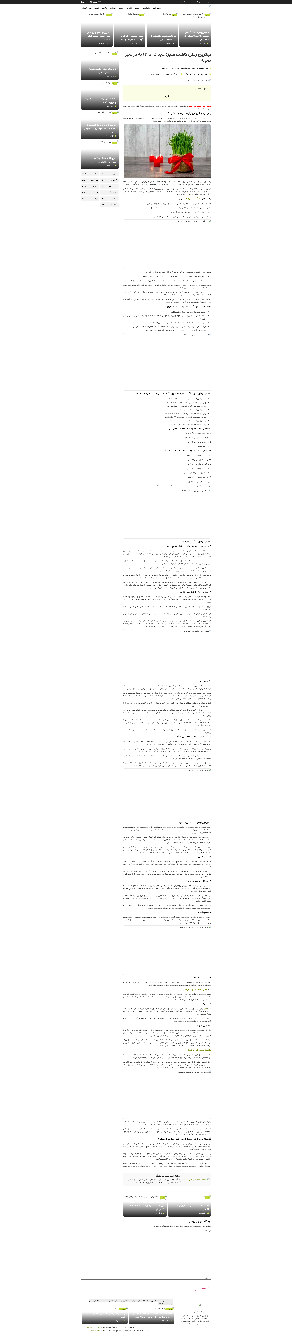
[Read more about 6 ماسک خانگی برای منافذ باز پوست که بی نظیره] (100, 65)
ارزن (205, 1008)
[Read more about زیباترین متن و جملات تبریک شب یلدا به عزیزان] (105, 1315)
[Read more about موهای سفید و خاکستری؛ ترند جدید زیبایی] (162, 30)
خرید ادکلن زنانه (111, 1300)
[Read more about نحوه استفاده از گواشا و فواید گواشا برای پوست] (130, 30)
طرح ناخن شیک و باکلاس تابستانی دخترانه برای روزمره (102, 160)
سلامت (104, 8)
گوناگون (84, 8)
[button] (208, 89)
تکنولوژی (128, 8)
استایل (136, 8)
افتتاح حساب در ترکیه (140, 1300)
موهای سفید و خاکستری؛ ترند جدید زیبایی (163, 38)
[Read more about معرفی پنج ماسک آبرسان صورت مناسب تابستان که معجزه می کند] (195, 30)
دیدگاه (208, 1231)
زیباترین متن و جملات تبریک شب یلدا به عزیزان (105, 1315)
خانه (207, 68)
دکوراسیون (146, 8)
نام (210, 1260)
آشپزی (96, 8)
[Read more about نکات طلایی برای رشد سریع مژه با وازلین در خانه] (100, 95)
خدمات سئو (167, 1300)
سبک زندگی (156, 8)
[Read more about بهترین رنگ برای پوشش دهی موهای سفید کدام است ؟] (97, 30)
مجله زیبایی (124, 1300)
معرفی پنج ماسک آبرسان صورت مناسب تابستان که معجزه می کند (196, 36)
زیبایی (120, 8)
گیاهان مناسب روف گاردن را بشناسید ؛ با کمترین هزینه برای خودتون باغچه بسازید (152, 1315)
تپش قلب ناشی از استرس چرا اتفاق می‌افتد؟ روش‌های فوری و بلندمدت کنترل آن (147, 1205)
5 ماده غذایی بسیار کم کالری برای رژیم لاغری (190, 1207)
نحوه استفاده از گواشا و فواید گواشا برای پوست (132, 38)
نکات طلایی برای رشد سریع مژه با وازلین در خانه (100, 101)
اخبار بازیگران (155, 1300)
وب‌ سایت (207, 1278)
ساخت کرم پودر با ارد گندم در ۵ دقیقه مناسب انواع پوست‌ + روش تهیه (100, 128)
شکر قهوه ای (163, 1303)
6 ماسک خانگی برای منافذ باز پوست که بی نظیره (102, 71)
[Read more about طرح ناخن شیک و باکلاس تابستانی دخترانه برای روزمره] (100, 154)
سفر (90, 8)
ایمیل (209, 1269)
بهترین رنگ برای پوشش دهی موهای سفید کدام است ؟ (98, 36)
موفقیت (113, 8)
